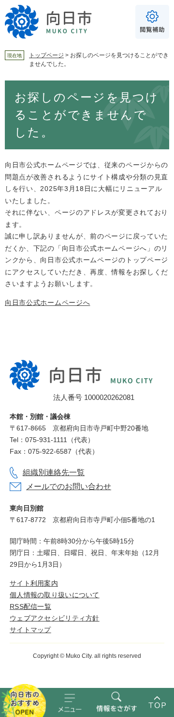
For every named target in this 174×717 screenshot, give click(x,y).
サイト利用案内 (34, 583)
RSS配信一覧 (30, 606)
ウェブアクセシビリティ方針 (55, 618)
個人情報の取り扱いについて (55, 595)
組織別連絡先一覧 (54, 472)
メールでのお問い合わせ (68, 486)
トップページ (46, 55)
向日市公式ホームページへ (47, 302)
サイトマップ (30, 630)
